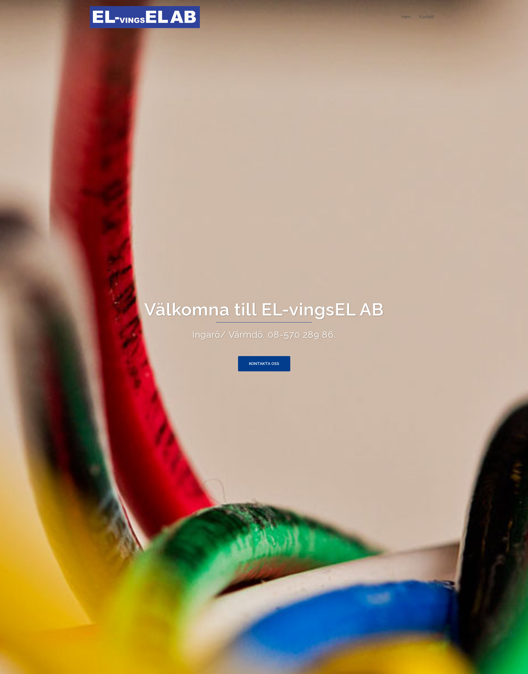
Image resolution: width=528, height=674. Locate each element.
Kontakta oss (264, 363)
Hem (406, 16)
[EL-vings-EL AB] (145, 17)
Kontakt (426, 16)
